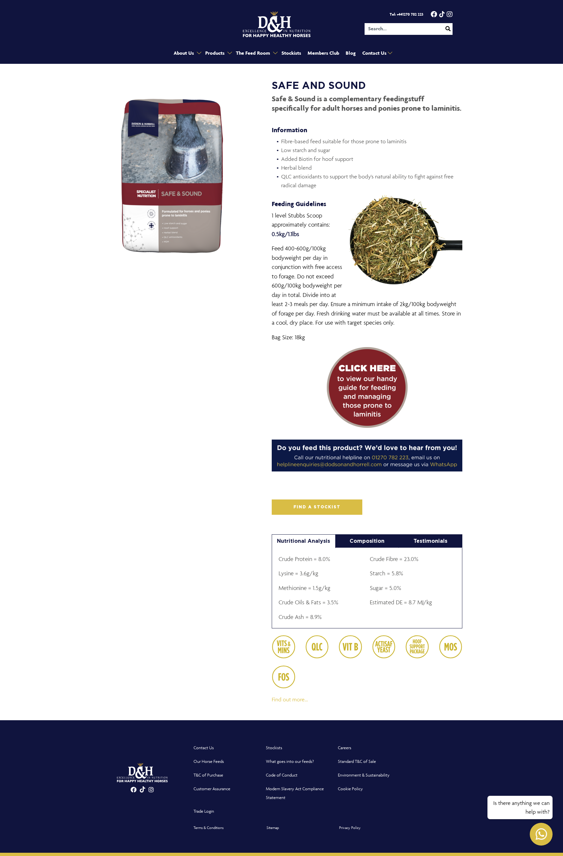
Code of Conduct (281, 775)
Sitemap (273, 827)
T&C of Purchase (208, 775)
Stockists (291, 53)
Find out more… (290, 699)
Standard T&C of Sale (357, 761)
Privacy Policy (350, 827)
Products (215, 53)
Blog (351, 53)
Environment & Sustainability (364, 775)
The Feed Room (253, 53)
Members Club (323, 53)
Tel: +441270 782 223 (406, 14)
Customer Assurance (212, 789)
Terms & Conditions (209, 827)
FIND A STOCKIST (317, 507)
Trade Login (204, 811)
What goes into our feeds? (290, 761)
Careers (344, 748)
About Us (184, 53)
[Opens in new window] (367, 390)
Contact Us (375, 53)
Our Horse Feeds (209, 761)
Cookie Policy (350, 789)
